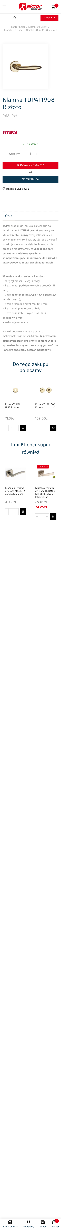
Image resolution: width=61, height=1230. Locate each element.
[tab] (9, 216)
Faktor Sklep (18, 27)
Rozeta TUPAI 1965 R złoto (12, 406)
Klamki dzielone (13, 30)
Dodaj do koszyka (32, 165)
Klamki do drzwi (37, 27)
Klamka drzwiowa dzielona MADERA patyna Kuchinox (15, 491)
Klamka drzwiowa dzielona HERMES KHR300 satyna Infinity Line (45, 493)
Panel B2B (49, 17)
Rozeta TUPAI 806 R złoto (45, 406)
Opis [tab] (8, 216)
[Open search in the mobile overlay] (15, 17)
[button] (23, 428)
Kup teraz (32, 179)
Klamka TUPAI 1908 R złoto (41, 30)
